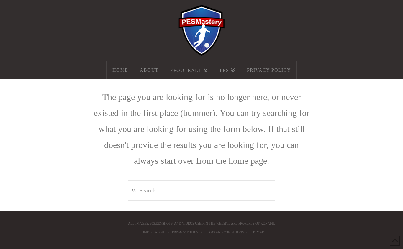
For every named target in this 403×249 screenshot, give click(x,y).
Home (144, 232)
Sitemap (257, 232)
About (160, 232)
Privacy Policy (185, 232)
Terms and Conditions (224, 232)
